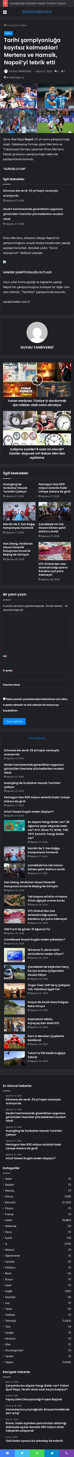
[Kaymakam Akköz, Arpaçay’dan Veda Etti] (14, 1024)
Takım (8, 1308)
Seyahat (10, 1297)
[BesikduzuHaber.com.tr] (37, 12)
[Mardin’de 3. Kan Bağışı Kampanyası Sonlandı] (19, 511)
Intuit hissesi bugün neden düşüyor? (29, 812)
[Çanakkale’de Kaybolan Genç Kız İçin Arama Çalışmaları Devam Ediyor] (14, 972)
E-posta (8, 670)
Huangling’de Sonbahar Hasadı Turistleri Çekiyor (38, 3)
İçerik (8, 1237)
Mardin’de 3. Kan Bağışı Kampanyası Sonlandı (19, 526)
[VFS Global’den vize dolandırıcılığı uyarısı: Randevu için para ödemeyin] (55, 551)
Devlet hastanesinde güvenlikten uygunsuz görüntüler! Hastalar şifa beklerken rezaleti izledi (33, 214)
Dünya (9, 1196)
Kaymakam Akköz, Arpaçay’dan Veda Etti (43, 1021)
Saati (8, 1285)
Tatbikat (10, 1314)
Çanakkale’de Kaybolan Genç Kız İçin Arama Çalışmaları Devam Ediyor (48, 971)
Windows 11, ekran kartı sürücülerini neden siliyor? (46, 952)
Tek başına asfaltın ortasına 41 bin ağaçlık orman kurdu (47, 898)
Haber (23, 25)
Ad (5, 656)
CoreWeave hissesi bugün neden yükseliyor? (34, 939)
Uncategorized (14, 1350)
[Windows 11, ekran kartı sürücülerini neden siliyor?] (14, 955)
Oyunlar (10, 1261)
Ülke (7, 1344)
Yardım (9, 1356)
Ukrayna (10, 1338)
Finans (9, 1208)
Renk (8, 1273)
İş (6, 1243)
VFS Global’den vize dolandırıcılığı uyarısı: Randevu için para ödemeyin (53, 569)
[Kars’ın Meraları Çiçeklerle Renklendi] (14, 1041)
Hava (8, 1231)
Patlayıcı (10, 1267)
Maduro (9, 1249)
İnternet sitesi (11, 684)
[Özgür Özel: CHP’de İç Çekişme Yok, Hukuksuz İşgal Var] (14, 990)
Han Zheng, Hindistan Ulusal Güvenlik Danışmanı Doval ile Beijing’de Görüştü (18, 549)
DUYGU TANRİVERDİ (20, 71)
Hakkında (10, 1226)
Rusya (9, 1279)
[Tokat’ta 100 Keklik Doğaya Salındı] (14, 1058)
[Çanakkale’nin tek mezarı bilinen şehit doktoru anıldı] (55, 511)
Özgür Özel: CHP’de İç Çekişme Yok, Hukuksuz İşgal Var (49, 987)
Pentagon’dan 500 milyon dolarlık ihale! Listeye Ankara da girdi (54, 487)
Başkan (9, 1184)
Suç (7, 1302)
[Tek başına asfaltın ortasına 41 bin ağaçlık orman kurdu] (14, 900)
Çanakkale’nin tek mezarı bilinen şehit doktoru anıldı (52, 527)
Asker (8, 1178)
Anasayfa (12, 25)
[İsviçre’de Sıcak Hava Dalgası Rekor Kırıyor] (14, 1007)
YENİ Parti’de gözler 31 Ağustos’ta (27, 929)
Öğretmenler (12, 1255)
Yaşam (9, 1362)
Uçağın (9, 1332)
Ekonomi (10, 1202)
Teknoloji (10, 1320)
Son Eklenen (37, 738)
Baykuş (9, 1190)
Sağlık (8, 1291)
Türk (7, 1326)
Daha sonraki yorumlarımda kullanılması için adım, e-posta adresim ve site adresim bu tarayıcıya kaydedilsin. (35, 704)
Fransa (9, 1214)
